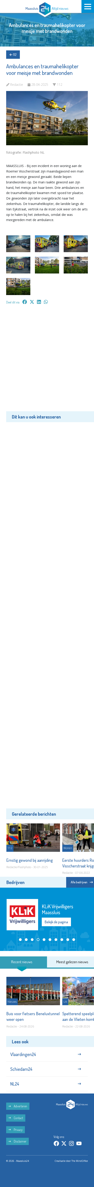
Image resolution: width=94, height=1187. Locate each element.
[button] (20, 939)
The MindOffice (79, 1160)
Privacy (18, 1130)
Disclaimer (19, 1141)
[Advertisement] (47, 361)
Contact (18, 1118)
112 (14, 55)
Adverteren (20, 1106)
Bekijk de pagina (56, 918)
